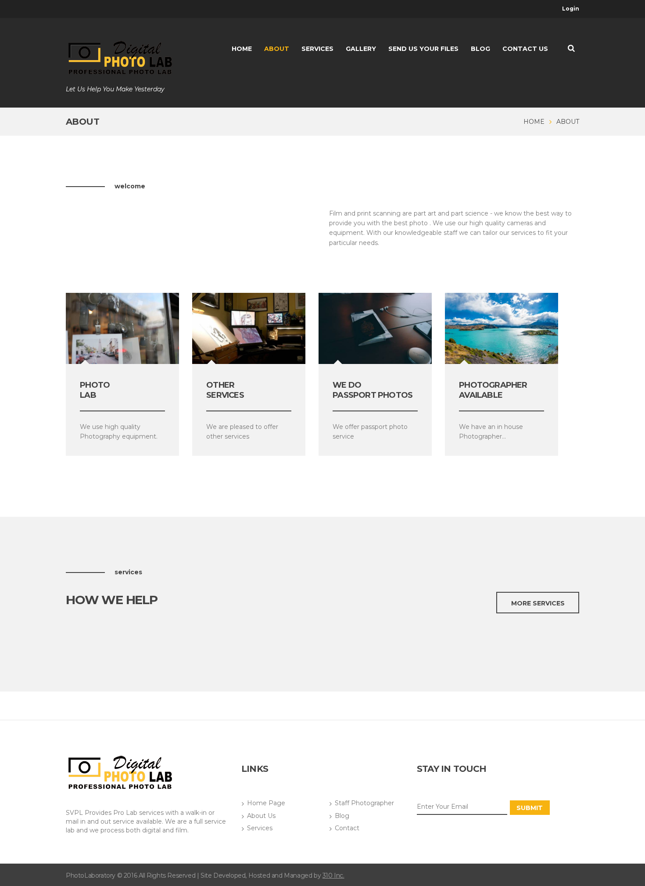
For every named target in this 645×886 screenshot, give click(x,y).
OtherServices (225, 390)
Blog (342, 816)
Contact (347, 828)
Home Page (266, 803)
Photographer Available (493, 390)
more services (538, 603)
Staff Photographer (364, 803)
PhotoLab (95, 390)
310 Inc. (333, 875)
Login (570, 8)
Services (259, 828)
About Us (261, 816)
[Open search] (571, 48)
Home (534, 122)
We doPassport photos (372, 390)
